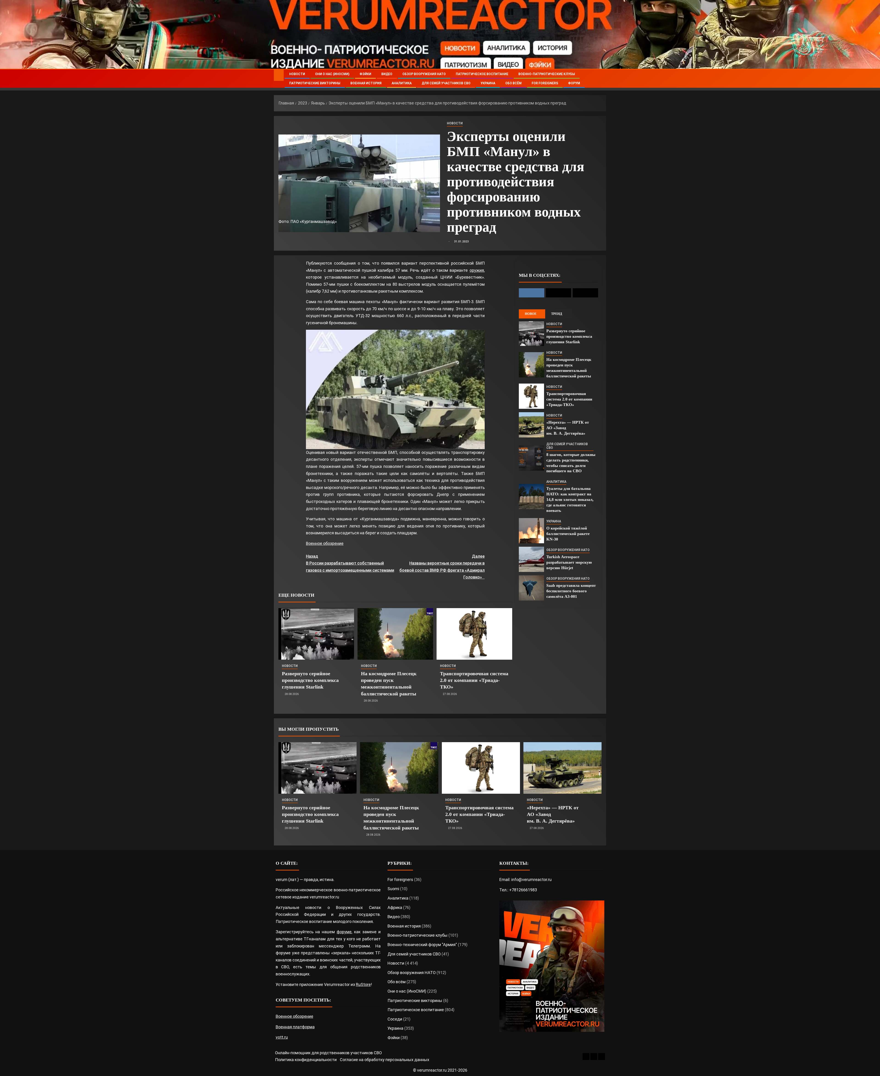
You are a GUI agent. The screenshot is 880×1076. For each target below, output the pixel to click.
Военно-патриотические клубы (546, 74)
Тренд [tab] (556, 314)
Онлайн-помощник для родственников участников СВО (328, 1052)
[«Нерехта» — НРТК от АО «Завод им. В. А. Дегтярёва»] (531, 424)
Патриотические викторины (314, 83)
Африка (395, 907)
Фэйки (365, 74)
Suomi (393, 888)
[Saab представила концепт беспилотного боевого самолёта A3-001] (531, 588)
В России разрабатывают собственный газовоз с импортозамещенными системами (350, 563)
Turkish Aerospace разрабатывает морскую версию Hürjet (569, 562)
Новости (297, 74)
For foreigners (545, 83)
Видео (386, 74)
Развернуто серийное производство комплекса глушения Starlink (310, 680)
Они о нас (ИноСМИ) (332, 74)
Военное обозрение (325, 543)
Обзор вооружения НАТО (424, 74)
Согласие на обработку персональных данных (384, 1059)
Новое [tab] (530, 314)
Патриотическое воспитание (482, 74)
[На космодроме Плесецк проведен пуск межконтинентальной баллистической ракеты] (395, 634)
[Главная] (279, 75)
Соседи (395, 1019)
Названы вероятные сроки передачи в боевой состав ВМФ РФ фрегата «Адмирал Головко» (442, 567)
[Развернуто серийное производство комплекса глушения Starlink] (316, 634)
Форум (574, 83)
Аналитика (402, 83)
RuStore (363, 984)
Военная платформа (295, 1026)
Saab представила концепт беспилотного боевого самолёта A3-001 (571, 591)
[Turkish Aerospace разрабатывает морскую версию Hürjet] (531, 559)
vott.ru (282, 1037)
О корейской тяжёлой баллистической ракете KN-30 (568, 533)
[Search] (602, 78)
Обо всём (513, 83)
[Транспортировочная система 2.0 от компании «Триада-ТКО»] (474, 634)
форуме (344, 931)
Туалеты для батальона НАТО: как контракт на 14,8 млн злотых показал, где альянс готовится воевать (570, 499)
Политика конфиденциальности (306, 1059)
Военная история (366, 83)
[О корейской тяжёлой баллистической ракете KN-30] (531, 530)
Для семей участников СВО (446, 83)
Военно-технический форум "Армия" (422, 944)
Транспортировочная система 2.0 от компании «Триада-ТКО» (474, 680)
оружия (477, 270)
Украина (488, 83)
